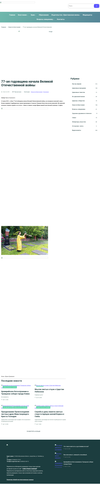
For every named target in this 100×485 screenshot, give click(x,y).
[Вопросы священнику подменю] (53, 19)
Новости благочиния (14, 27)
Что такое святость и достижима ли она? (76, 446)
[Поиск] (96, 6)
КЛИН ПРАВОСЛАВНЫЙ (29, 468)
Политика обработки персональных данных (20, 479)
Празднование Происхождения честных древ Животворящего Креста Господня (15, 414)
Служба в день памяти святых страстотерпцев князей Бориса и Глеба (49, 414)
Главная (12, 15)
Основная (46, 92)
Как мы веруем (7, 407)
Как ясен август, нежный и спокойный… (76, 454)
